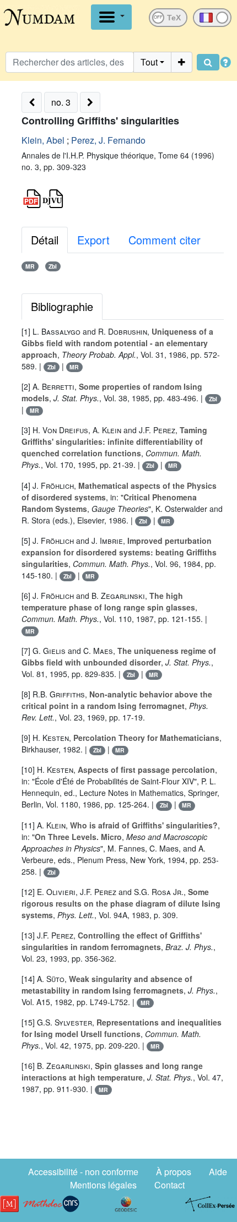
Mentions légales (103, 1185)
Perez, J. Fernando (108, 140)
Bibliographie (62, 306)
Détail (44, 240)
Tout (149, 62)
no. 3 (61, 102)
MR (30, 266)
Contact (169, 1185)
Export (93, 240)
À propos (173, 1171)
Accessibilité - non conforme (83, 1171)
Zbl (53, 266)
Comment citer (164, 240)
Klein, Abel (42, 140)
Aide (218, 1171)
